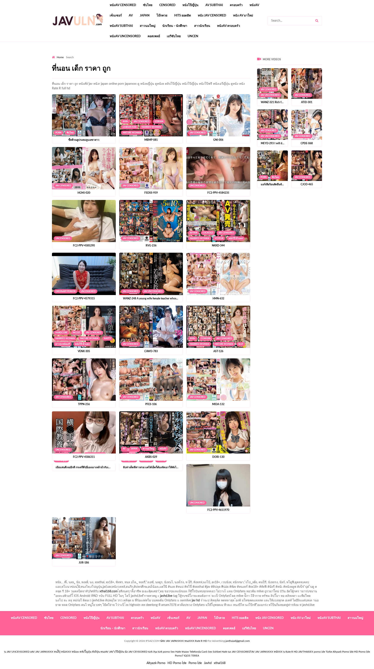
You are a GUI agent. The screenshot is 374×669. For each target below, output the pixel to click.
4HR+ (125, 121)
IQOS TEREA (191, 655)
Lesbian (159, 121)
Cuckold (208, 233)
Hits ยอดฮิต (182, 15)
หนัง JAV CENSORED (212, 15)
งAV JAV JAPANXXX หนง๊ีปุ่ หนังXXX (50, 651)
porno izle (67, 54)
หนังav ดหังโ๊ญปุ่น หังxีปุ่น (86, 651)
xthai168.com (109, 591)
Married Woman (151, 127)
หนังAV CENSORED (123, 5)
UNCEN (193, 36)
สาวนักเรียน (202, 25)
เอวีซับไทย (174, 36)
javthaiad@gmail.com (238, 641)
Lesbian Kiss (129, 127)
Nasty (107, 338)
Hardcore (61, 333)
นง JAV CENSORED (239, 651)
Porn (58, 133)
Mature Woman (132, 133)
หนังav (254, 5)
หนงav (185, 651)
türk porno (164, 651)
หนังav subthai (121, 25)
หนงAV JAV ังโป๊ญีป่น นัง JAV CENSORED (123, 651)
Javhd (208, 663)
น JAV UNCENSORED (16, 651)
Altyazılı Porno (156, 663)
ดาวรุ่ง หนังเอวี (62, 344)
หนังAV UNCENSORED (125, 36)
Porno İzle (195, 663)
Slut (240, 344)
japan (145, 15)
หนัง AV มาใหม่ (243, 15)
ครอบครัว (236, 5)
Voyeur (219, 238)
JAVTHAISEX (305, 651)
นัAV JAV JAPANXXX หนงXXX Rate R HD (183, 641)
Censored (167, 5)
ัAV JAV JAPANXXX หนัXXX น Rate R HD (274, 651)
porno (56, 54)
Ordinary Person (65, 291)
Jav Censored (141, 121)
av (131, 15)
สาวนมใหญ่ (147, 25)
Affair (193, 233)
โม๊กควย (161, 15)
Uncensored (197, 186)
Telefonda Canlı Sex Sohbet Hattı (208, 651)
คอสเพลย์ (154, 36)
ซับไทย (147, 5)
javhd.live (166, 595)
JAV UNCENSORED (153, 291)
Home (60, 57)
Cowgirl (206, 338)
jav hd (196, 600)
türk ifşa (152, 651)
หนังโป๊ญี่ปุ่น (190, 5)
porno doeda (83, 54)
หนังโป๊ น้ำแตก (236, 238)
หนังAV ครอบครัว (228, 25)
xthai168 (220, 663)
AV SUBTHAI (214, 5)
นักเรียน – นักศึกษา (174, 25)
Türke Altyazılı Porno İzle (339, 651)
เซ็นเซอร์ (116, 15)
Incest (76, 333)
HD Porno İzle (177, 663)
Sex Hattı (176, 651)
